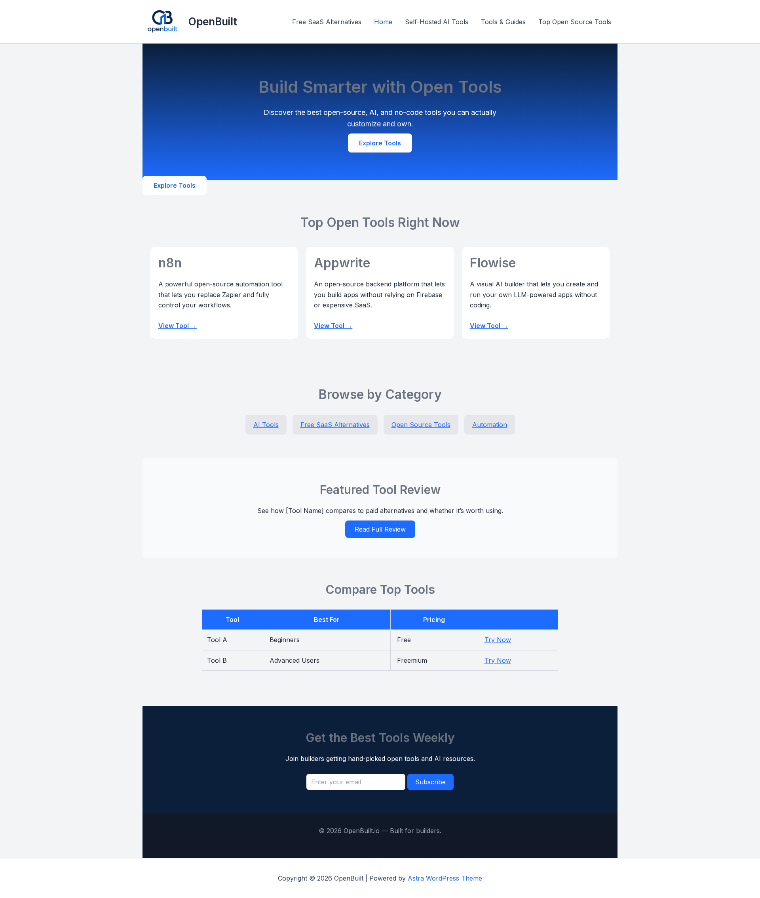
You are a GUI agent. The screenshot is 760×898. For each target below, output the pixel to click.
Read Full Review (380, 529)
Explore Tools (380, 143)
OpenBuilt (212, 21)
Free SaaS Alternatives (326, 22)
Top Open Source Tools (574, 22)
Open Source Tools (420, 425)
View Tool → (177, 326)
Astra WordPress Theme (445, 878)
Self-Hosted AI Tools (436, 22)
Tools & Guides (503, 22)
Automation (489, 425)
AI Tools (266, 425)
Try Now (497, 640)
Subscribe (430, 782)
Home (383, 22)
